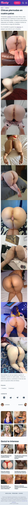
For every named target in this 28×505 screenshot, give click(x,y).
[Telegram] (17, 397)
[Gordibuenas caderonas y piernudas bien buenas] (21, 449)
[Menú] (26, 3)
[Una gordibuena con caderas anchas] (7, 449)
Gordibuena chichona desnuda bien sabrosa (20, 472)
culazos (4, 388)
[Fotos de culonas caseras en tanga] (7, 464)
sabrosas (11, 388)
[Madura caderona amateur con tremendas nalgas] (21, 479)
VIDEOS (17, 3)
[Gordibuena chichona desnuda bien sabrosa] (21, 464)
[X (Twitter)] (4, 397)
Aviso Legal (8, 493)
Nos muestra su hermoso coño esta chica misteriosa (6, 487)
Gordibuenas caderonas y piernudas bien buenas (21, 457)
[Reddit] (10, 397)
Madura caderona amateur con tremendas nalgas (21, 487)
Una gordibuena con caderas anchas (6, 456)
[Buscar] (23, 3)
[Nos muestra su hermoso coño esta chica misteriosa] (7, 479)
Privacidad (15, 493)
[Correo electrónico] (24, 397)
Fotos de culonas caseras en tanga (5, 472)
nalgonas (18, 27)
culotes (9, 16)
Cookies (21, 493)
